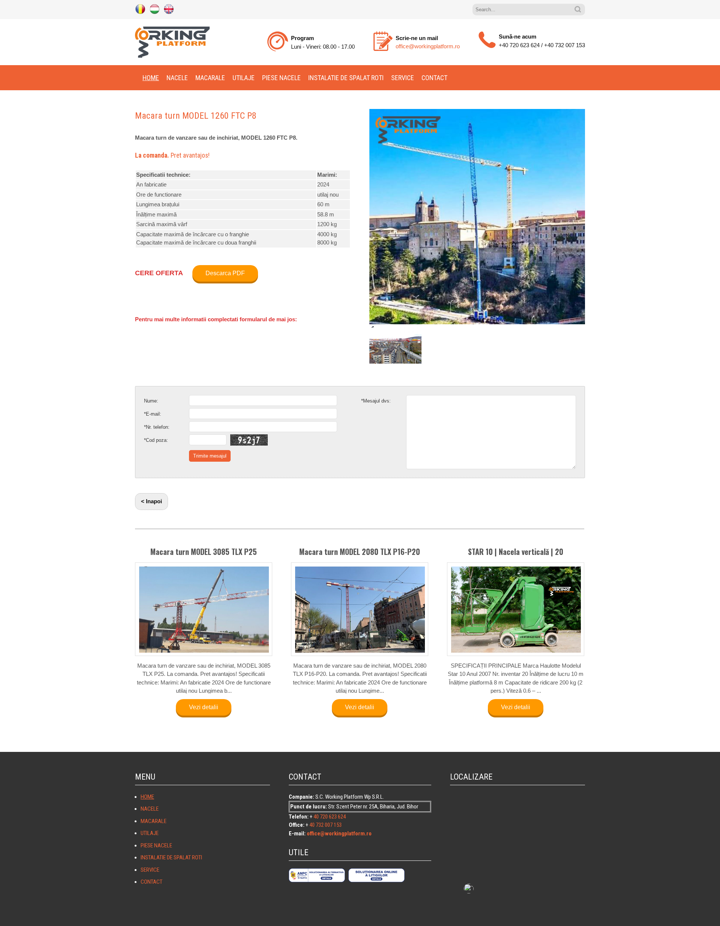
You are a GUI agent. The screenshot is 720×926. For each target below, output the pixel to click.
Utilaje (243, 78)
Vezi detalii (203, 707)
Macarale (210, 78)
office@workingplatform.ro (428, 46)
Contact (434, 78)
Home (150, 78)
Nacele (177, 78)
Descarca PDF (225, 273)
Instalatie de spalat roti (346, 78)
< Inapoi (151, 501)
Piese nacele (281, 78)
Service (402, 78)
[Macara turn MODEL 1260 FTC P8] (477, 216)
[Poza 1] (395, 345)
